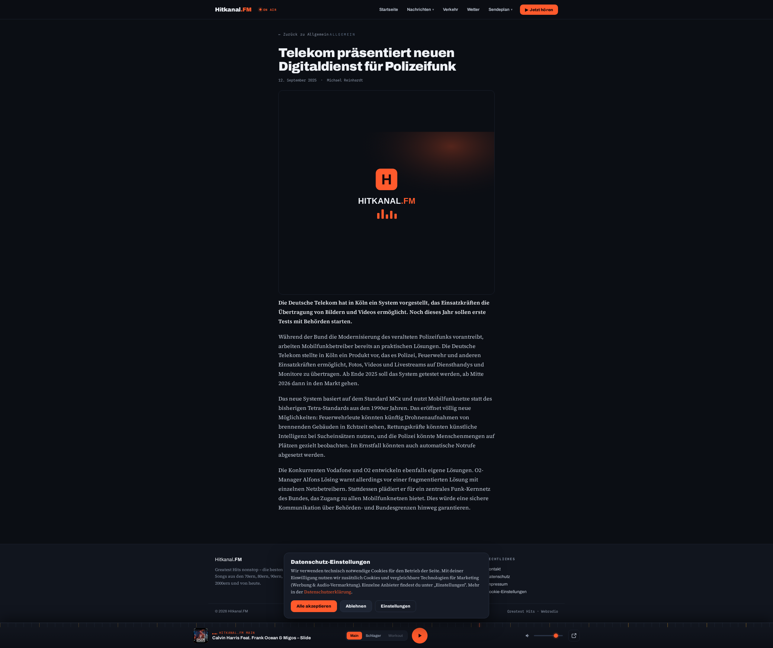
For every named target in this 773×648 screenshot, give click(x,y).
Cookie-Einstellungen (506, 591)
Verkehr (450, 9)
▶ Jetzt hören (539, 10)
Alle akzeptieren (314, 606)
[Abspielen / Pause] (420, 635)
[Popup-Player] (574, 635)
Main (354, 636)
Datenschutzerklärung (327, 592)
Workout (395, 636)
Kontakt (493, 569)
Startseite (388, 9)
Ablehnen (356, 606)
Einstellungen (395, 606)
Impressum (497, 584)
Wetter (473, 9)
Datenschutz (498, 576)
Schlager (373, 636)
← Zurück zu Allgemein (303, 34)
